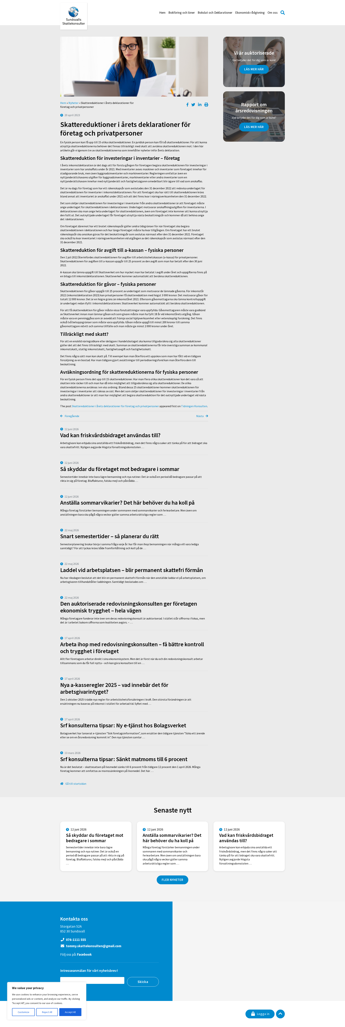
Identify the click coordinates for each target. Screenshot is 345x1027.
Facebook (84, 954)
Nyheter (73, 103)
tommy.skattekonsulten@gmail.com (93, 946)
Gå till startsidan (75, 783)
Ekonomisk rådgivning (250, 13)
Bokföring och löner (181, 13)
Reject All (47, 1012)
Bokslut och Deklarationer (215, 13)
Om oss (273, 13)
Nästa (200, 416)
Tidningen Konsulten (194, 406)
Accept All (70, 1012)
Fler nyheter (172, 880)
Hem (162, 13)
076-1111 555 (75, 939)
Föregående (71, 416)
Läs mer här (254, 69)
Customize (23, 1012)
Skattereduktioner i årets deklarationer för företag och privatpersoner (115, 406)
